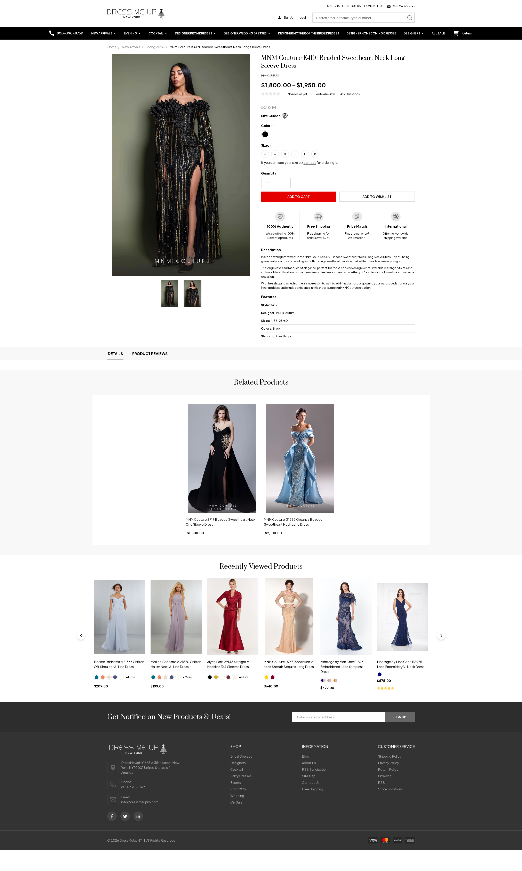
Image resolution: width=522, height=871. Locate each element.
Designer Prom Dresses (193, 33)
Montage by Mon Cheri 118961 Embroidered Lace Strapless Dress (342, 667)
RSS (381, 782)
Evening (130, 33)
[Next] (441, 635)
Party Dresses (241, 776)
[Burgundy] (272, 677)
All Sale (438, 33)
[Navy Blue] (379, 674)
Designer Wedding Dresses (245, 33)
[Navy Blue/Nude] (322, 680)
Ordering (385, 776)
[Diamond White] (234, 677)
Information (315, 746)
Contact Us (310, 782)
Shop (235, 746)
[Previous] (81, 635)
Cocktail (155, 33)
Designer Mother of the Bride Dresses (308, 33)
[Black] (209, 677)
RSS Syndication (315, 769)
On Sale (236, 802)
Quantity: (269, 173)
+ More (130, 677)
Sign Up (399, 717)
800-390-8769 (133, 787)
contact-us (374, 6)
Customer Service (396, 746)
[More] (115, 33)
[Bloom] (102, 677)
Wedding (237, 795)
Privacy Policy (388, 763)
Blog (305, 756)
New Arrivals (101, 33)
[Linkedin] (138, 816)
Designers (412, 33)
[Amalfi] (96, 677)
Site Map (308, 776)
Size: (266, 145)
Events (235, 782)
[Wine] (228, 677)
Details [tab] (115, 353)
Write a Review (325, 94)
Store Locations (390, 789)
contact (310, 162)
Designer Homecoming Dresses (371, 33)
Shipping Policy (389, 756)
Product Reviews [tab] (150, 353)
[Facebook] (112, 816)
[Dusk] (115, 677)
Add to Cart (298, 196)
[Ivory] (121, 677)
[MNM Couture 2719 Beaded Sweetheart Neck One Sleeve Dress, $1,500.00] (222, 458)
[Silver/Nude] (329, 680)
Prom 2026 (238, 789)
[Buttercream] (108, 677)
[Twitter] (125, 816)
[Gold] (215, 677)
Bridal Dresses (241, 756)
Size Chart (335, 6)
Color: (267, 125)
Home (112, 47)
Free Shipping (312, 789)
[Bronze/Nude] (335, 680)
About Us (354, 6)
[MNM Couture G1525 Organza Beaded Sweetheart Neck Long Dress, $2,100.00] (300, 458)
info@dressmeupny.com (139, 802)
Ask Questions (350, 94)
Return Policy (388, 769)
